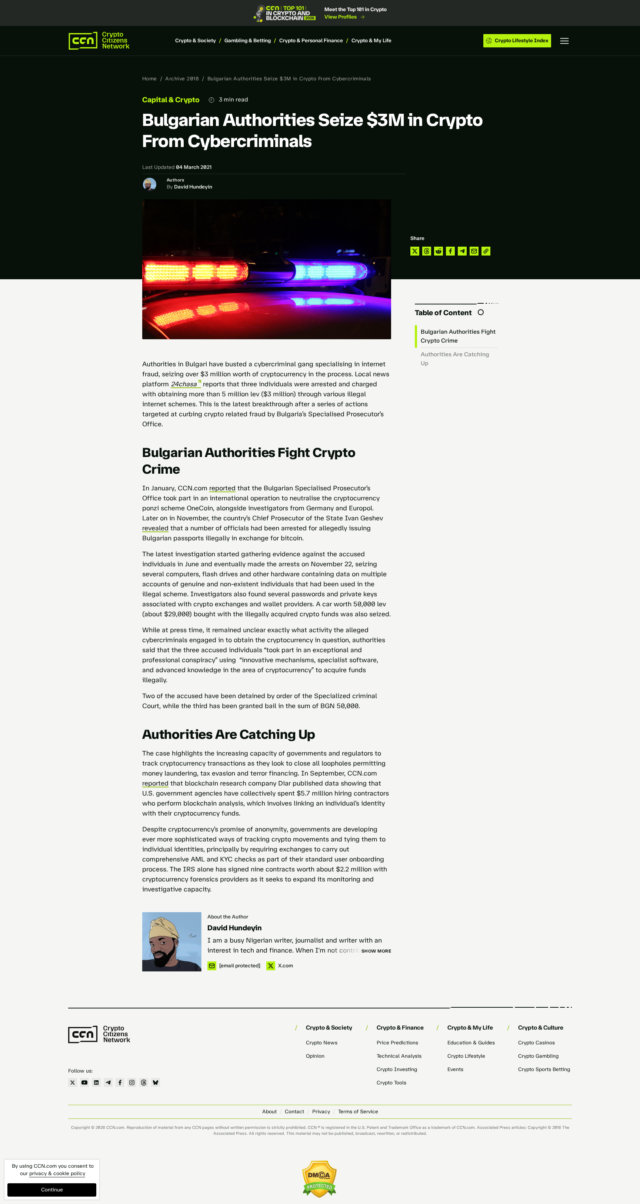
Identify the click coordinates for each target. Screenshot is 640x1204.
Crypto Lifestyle (466, 1056)
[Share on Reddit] (438, 251)
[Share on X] (414, 251)
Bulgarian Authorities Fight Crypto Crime (458, 336)
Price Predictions (397, 1043)
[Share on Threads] (426, 251)
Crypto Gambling (538, 1056)
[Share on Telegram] (462, 251)
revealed (155, 528)
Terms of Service (358, 1111)
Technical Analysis (399, 1056)
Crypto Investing (397, 1069)
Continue (52, 1190)
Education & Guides (471, 1043)
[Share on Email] (474, 251)
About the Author (227, 917)
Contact (294, 1111)
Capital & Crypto (171, 99)
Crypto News (321, 1043)
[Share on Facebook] (450, 251)
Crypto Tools (391, 1083)
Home (149, 79)
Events (455, 1069)
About (269, 1111)
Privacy (321, 1111)
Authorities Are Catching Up (455, 359)
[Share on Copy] (485, 251)
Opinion (315, 1056)
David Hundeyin (193, 187)
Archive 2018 (182, 79)
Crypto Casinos (536, 1043)
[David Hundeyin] (171, 941)
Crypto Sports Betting (544, 1069)
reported (222, 488)
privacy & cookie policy (57, 1173)
